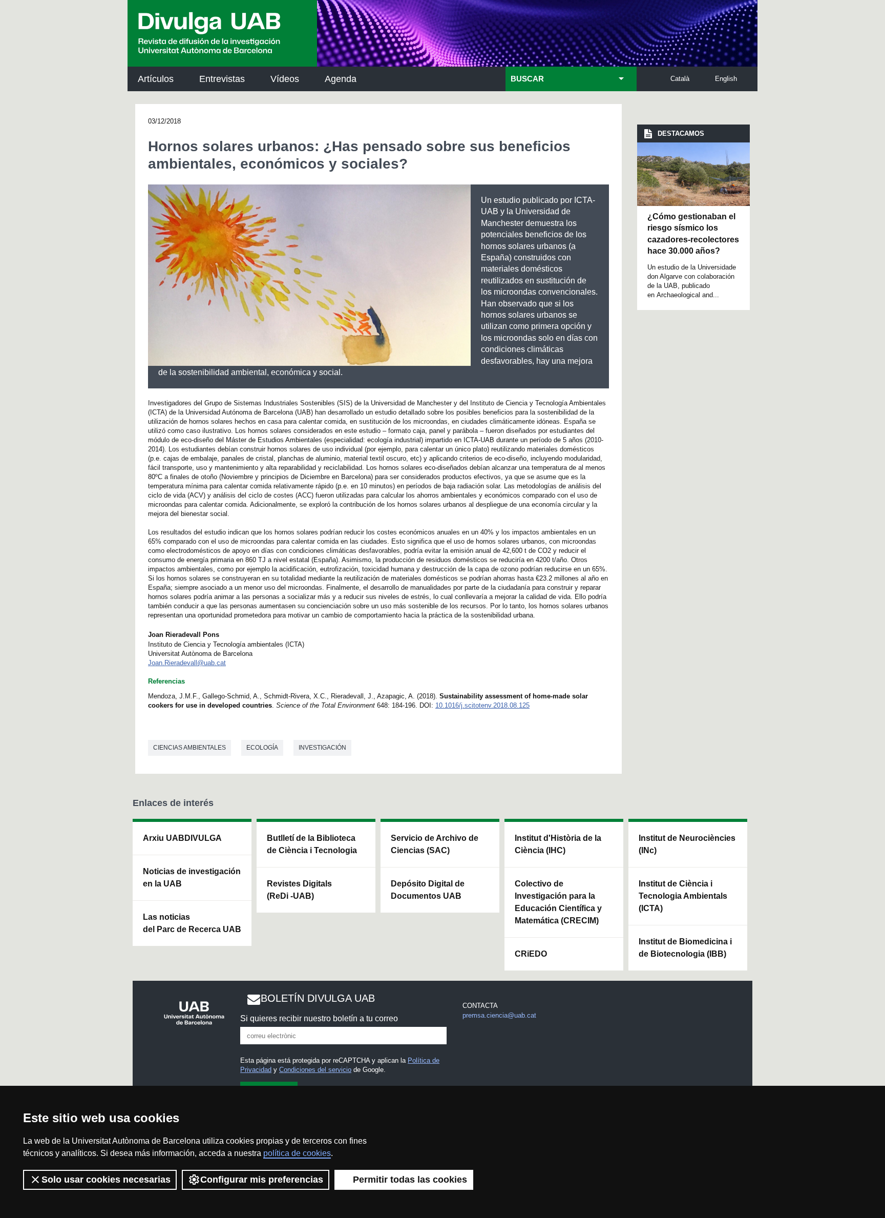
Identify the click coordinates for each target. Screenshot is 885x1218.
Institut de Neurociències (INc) (687, 844)
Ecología (262, 747)
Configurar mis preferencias (261, 1179)
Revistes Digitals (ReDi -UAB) (299, 889)
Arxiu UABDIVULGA (182, 838)
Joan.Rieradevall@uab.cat (187, 663)
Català (679, 78)
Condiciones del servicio (315, 1070)
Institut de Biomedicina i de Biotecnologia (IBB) (685, 947)
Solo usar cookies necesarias (106, 1179)
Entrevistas (222, 79)
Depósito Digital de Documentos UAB (428, 889)
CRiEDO (531, 953)
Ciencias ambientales (189, 747)
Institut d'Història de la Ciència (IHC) (558, 844)
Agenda (340, 79)
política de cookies (297, 1153)
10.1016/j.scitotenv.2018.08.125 (482, 705)
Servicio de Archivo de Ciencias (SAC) (434, 844)
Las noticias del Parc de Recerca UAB (192, 923)
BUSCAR (527, 79)
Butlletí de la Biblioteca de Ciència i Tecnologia (312, 844)
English (726, 78)
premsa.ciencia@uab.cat (499, 1015)
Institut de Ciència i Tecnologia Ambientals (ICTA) (683, 896)
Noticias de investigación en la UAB (192, 877)
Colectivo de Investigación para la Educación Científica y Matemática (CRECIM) (558, 902)
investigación (322, 747)
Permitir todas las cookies (410, 1179)
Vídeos (284, 79)
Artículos (156, 79)
